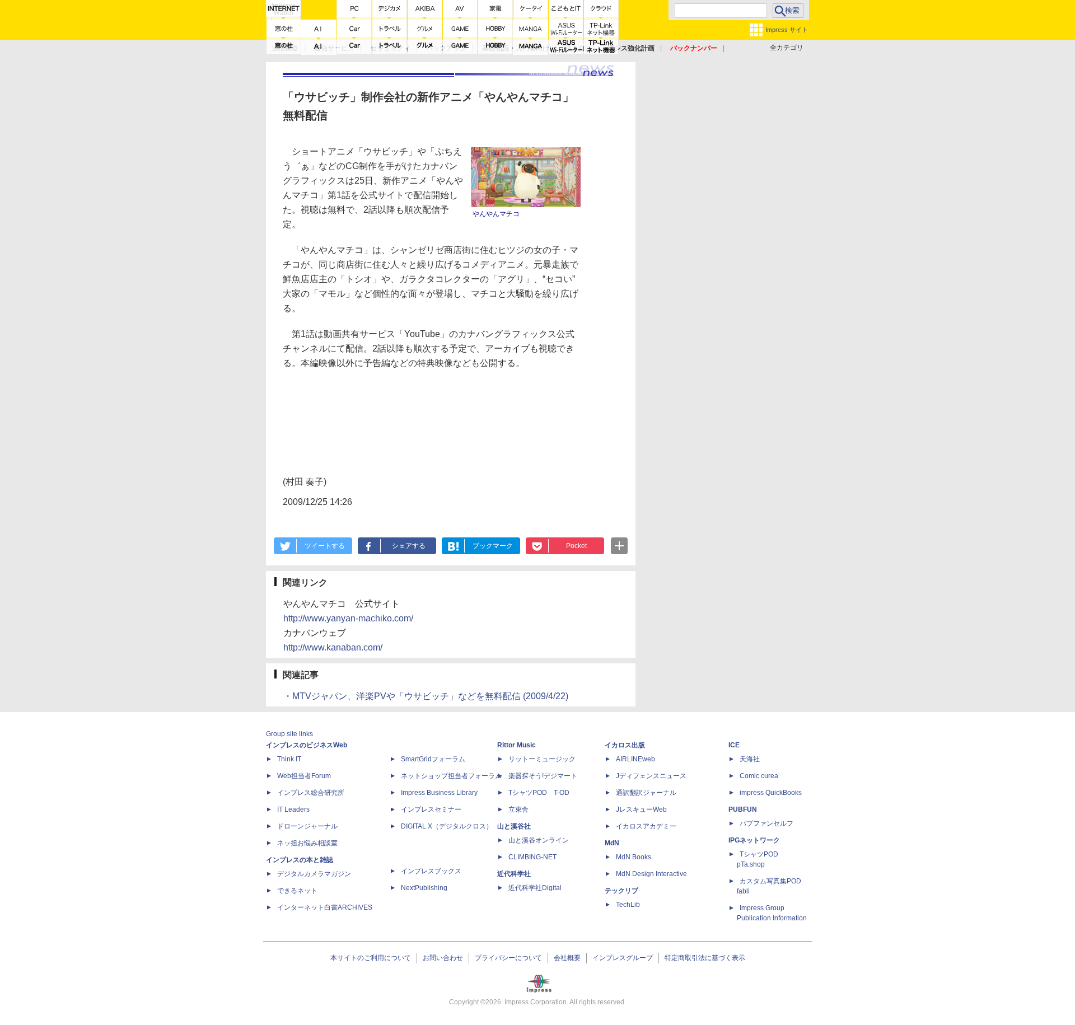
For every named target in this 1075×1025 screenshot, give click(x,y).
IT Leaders (293, 809)
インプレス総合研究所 (310, 793)
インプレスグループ (622, 958)
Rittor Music (516, 745)
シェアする (409, 546)
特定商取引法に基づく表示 (705, 958)
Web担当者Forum (304, 776)
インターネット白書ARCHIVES (324, 907)
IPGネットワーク (754, 840)
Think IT (289, 759)
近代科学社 (514, 874)
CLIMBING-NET (532, 857)
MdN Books (633, 857)
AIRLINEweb (635, 759)
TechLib (628, 905)
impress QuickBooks (771, 793)
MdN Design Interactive (651, 874)
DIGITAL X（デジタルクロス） (447, 826)
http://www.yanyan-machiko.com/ (348, 618)
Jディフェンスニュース (651, 776)
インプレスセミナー (431, 809)
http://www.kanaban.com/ (332, 647)
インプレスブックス (431, 871)
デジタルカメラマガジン (314, 874)
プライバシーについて (508, 958)
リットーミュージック (542, 759)
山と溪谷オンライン (538, 840)
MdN (612, 843)
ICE (734, 745)
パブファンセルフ (766, 823)
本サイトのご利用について (370, 958)
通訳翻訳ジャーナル (646, 793)
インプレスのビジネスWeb (306, 745)
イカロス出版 (625, 745)
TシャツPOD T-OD (538, 793)
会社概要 (567, 958)
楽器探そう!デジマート (542, 776)
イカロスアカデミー (646, 826)
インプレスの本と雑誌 (299, 860)
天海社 (750, 759)
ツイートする (325, 546)
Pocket (576, 546)
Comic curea (759, 776)
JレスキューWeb (641, 809)
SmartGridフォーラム (433, 759)
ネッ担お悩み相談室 (307, 843)
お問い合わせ (443, 958)
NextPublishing (424, 888)
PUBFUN (742, 809)
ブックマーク (493, 546)
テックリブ (621, 891)
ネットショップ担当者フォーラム (451, 776)
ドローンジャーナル (307, 826)
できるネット (297, 891)
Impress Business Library (439, 793)
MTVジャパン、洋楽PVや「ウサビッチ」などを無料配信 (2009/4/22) (430, 696)
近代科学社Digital (535, 888)
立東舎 (518, 809)
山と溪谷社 (514, 826)
